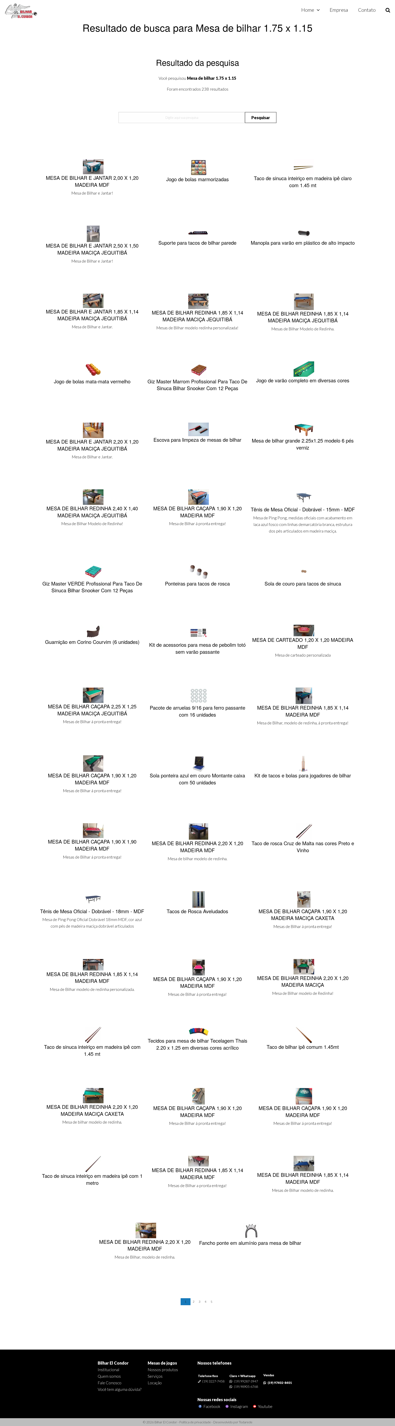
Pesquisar (260, 117)
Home (307, 10)
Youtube (264, 1406)
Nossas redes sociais (217, 1399)
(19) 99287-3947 (246, 1381)
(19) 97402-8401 (280, 1382)
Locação (155, 1382)
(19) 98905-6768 (246, 1386)
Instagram (239, 1406)
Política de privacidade (195, 1422)
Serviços (155, 1376)
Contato (367, 10)
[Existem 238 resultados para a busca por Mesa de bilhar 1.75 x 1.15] (21, 11)
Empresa (339, 10)
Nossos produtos (163, 1369)
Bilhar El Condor (113, 1362)
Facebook (211, 1406)
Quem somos (109, 1376)
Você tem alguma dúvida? (119, 1389)
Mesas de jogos (162, 1362)
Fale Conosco (109, 1382)
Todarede (245, 1422)
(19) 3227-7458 (213, 1381)
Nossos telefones (214, 1362)
